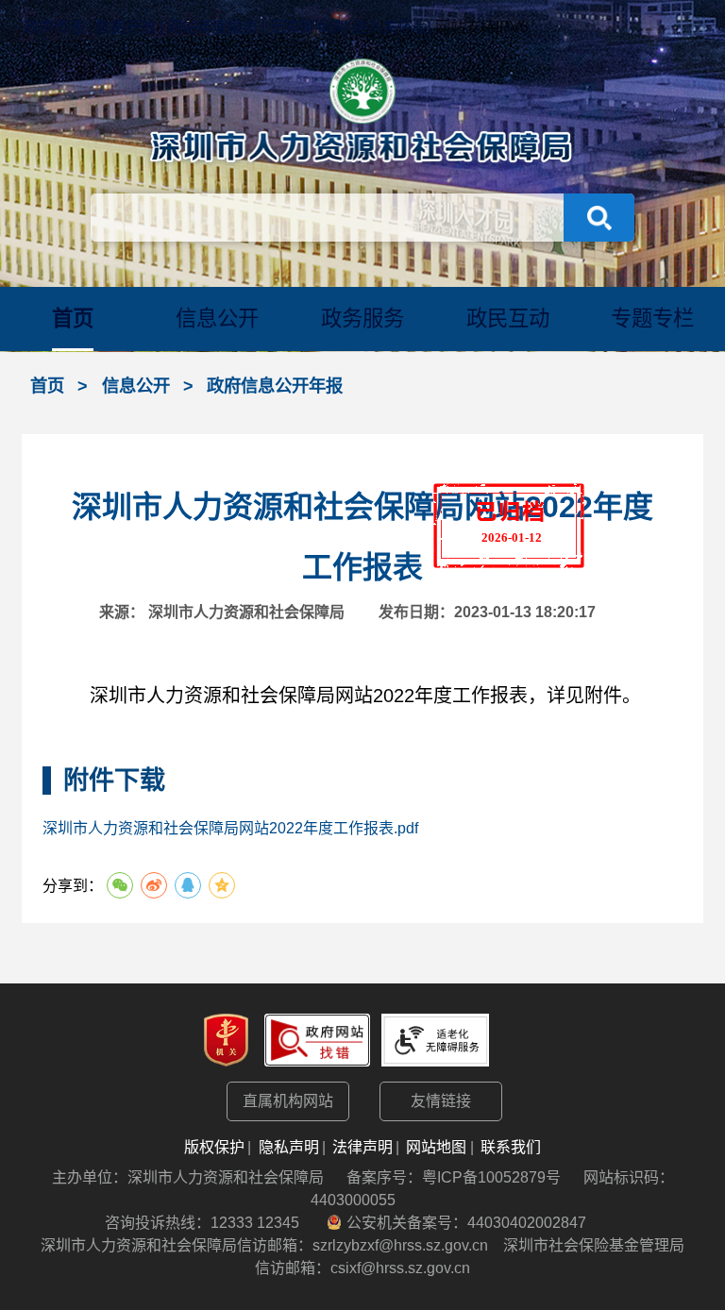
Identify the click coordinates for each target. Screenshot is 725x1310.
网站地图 (436, 1147)
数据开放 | (131, 27)
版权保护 (214, 1147)
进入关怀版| (391, 27)
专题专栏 (652, 318)
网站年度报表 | (218, 27)
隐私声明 (289, 1147)
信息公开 (217, 318)
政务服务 (362, 318)
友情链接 (441, 1101)
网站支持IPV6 (482, 27)
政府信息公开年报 (275, 385)
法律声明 (362, 1147)
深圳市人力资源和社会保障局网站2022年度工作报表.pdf (230, 828)
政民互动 (507, 318)
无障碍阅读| (308, 27)
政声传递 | (59, 27)
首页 (72, 318)
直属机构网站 (288, 1101)
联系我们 (511, 1147)
